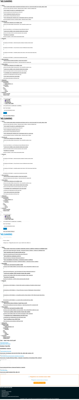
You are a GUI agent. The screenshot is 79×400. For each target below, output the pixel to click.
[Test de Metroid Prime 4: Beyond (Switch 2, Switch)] (5, 365)
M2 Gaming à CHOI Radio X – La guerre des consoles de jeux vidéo (15, 57)
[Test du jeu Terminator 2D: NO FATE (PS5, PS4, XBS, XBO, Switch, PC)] (5, 351)
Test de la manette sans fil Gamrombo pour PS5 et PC (12, 12)
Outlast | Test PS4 (5, 346)
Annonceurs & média (6, 391)
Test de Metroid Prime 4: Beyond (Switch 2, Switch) (12, 367)
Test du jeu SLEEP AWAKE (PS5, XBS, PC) (10, 372)
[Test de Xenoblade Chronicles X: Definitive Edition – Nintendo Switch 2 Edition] (18, 17)
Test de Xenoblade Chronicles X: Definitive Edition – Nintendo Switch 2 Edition (17, 19)
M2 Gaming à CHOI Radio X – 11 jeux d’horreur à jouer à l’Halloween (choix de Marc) (18, 47)
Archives (2, 343)
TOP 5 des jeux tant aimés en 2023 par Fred (11, 78)
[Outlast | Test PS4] (4, 342)
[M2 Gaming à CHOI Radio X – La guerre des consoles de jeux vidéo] (5, 55)
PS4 (6, 343)
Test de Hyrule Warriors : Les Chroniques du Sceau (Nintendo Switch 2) (16, 29)
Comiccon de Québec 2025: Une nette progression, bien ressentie (15, 70)
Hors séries (5, 64)
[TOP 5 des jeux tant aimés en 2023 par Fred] (11, 76)
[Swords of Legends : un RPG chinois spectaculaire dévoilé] (8, 34)
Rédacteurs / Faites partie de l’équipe (10, 396)
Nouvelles (4, 21)
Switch (7, 86)
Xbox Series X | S (9, 83)
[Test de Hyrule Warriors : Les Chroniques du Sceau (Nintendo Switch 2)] (5, 27)
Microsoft (6, 82)
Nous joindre (6, 93)
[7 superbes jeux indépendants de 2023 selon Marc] (14, 72)
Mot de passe (6, 108)
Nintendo (5, 85)
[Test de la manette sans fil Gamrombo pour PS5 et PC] (13, 10)
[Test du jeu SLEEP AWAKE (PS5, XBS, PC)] (3, 370)
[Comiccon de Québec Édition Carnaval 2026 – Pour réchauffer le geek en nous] (12, 22)
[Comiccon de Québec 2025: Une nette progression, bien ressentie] (15, 31)
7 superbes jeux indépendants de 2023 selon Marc (12, 74)
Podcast (4, 38)
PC (4, 87)
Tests (3, 5)
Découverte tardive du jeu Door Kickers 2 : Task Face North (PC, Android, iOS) (17, 62)
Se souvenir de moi (9, 110)
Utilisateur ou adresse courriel (12, 105)
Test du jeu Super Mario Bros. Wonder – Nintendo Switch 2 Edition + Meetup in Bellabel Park (19, 8)
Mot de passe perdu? (9, 115)
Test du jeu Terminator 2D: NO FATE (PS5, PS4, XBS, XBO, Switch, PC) (16, 353)
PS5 (6, 89)
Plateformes (5, 81)
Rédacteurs (6, 94)
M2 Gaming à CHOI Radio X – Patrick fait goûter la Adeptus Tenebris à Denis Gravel (18, 42)
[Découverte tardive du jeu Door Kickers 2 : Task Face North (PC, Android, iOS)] (15, 60)
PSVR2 (6, 91)
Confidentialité (5, 392)
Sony (4, 88)
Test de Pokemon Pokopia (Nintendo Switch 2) (11, 15)
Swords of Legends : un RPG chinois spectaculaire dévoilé (13, 36)
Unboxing (4, 80)
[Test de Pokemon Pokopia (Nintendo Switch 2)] (11, 14)
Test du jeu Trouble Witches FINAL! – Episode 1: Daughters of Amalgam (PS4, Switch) (21, 357)
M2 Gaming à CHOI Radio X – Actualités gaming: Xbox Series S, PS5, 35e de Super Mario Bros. (20, 52)
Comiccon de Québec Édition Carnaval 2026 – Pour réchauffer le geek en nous (17, 24)
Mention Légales (5, 393)
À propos (4, 92)
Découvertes (5, 59)
